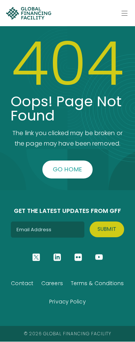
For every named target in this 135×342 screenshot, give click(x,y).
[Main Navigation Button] (124, 13)
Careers (52, 283)
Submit (107, 229)
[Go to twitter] (36, 257)
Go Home (67, 169)
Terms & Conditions (97, 283)
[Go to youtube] (99, 257)
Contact (22, 283)
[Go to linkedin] (57, 257)
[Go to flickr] (78, 257)
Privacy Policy (67, 301)
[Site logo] (28, 13)
